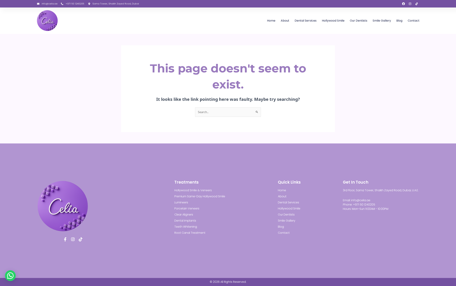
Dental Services (306, 21)
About (285, 21)
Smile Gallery (382, 21)
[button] (10, 275)
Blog (399, 21)
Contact (413, 21)
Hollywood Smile (333, 21)
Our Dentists (358, 21)
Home (271, 21)
